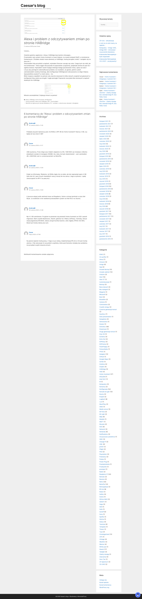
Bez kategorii (103, 289)
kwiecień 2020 (104, 146)
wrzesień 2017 (104, 219)
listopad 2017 (103, 214)
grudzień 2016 (104, 236)
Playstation (103, 454)
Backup (101, 284)
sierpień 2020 (103, 136)
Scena (101, 497)
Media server (103, 409)
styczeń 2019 (103, 181)
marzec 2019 (103, 176)
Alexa (27, 99)
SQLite (101, 519)
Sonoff (101, 512)
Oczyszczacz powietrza (107, 437)
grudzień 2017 (104, 211)
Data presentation (105, 316)
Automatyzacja (104, 282)
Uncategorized (104, 534)
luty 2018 (102, 206)
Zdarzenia (102, 557)
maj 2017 (102, 226)
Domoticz (102, 326)
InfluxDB (102, 377)
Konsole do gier (104, 392)
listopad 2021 (103, 121)
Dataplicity (102, 319)
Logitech (102, 399)
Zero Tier (102, 559)
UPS (100, 537)
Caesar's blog (33, 5)
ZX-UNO (102, 564)
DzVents (102, 336)
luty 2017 (102, 234)
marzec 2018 (103, 204)
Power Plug (103, 462)
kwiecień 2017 (104, 229)
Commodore (103, 304)
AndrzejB (32, 123)
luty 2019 (102, 179)
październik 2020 (105, 131)
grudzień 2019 (104, 154)
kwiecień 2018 (104, 201)
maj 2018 (102, 199)
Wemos (101, 544)
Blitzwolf (102, 294)
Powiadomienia (104, 464)
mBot (101, 407)
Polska (101, 459)
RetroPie (102, 484)
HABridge (32, 99)
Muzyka (102, 424)
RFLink (101, 489)
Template (102, 527)
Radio (101, 472)
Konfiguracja (48, 99)
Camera (102, 302)
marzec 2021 (103, 129)
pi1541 (101, 447)
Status (101, 522)
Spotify (101, 517)
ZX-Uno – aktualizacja (106, 41)
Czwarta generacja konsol (108, 309)
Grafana (102, 364)
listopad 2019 (103, 156)
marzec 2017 (103, 231)
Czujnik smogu (104, 307)
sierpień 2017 (103, 221)
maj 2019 (102, 171)
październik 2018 (105, 189)
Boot (100, 297)
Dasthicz (102, 314)
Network (102, 429)
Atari (100, 277)
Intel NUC (102, 379)
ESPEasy (102, 341)
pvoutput (102, 469)
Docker (101, 324)
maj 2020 (102, 144)
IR (100, 382)
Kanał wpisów (104, 582)
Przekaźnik (103, 467)
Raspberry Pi (103, 474)
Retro (101, 482)
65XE (101, 254)
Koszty (101, 394)
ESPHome (102, 344)
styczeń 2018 (103, 209)
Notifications (103, 434)
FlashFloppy (103, 346)
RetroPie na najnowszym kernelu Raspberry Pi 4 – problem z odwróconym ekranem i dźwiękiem (52, 103)
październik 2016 (105, 239)
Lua (100, 402)
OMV (101, 439)
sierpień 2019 (103, 164)
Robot (101, 492)
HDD (100, 372)
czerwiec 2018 (104, 196)
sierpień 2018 (103, 194)
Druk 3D (102, 334)
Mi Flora (102, 412)
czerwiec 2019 (104, 169)
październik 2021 (105, 124)
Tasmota (102, 524)
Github (101, 356)
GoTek (101, 362)
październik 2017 (105, 216)
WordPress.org (104, 587)
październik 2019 (105, 159)
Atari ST (102, 279)
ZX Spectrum (103, 562)
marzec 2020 (103, 149)
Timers (101, 529)
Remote (102, 477)
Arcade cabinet (104, 272)
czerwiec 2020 (104, 141)
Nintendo (102, 432)
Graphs (101, 367)
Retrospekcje (103, 487)
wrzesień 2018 (104, 191)
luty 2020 (102, 151)
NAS (100, 427)
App (100, 267)
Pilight (101, 449)
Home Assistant (39, 99)
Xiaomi (101, 549)
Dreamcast (103, 329)
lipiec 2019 (102, 166)
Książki (101, 397)
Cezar (31, 143)
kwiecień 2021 (104, 126)
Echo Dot (102, 339)
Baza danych (103, 287)
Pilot (100, 452)
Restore (102, 479)
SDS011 (101, 502)
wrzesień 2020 (104, 134)
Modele (101, 419)
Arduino (102, 274)
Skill (100, 507)
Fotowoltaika (103, 349)
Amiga (101, 264)
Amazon (102, 262)
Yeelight (102, 552)
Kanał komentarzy (105, 585)
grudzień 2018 (104, 184)
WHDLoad (102, 547)
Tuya (101, 532)
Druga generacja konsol (107, 331)
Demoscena (103, 321)
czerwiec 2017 (104, 224)
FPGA (101, 351)
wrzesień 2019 (104, 161)
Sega (101, 504)
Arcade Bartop (104, 269)
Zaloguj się (103, 580)
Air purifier (102, 257)
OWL (101, 444)
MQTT (101, 422)
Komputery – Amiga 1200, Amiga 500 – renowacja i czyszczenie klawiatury (107, 50)
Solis (101, 509)
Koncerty (102, 387)
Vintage (102, 539)
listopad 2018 (103, 186)
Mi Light (102, 414)
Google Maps (103, 359)
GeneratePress (82, 596)
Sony (101, 514)
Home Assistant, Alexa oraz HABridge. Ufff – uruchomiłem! (42, 101)
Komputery (102, 384)
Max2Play (102, 404)
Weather (102, 542)
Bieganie (102, 292)
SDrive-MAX (103, 499)
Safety (101, 494)
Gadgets (102, 354)
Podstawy (102, 457)
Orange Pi (102, 442)
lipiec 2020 (103, 139)
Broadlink (102, 299)
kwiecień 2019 (104, 174)
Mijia (100, 417)
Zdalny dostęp (104, 554)
